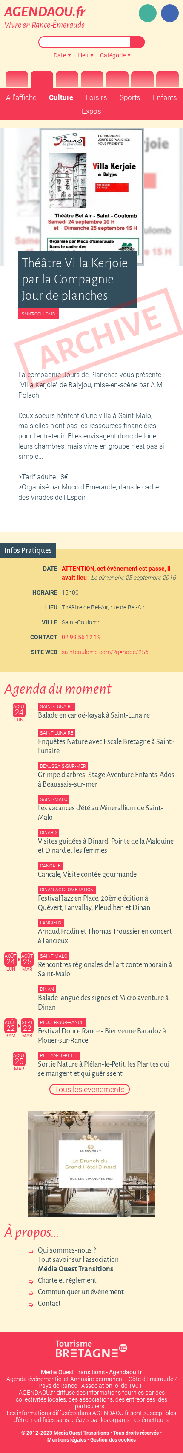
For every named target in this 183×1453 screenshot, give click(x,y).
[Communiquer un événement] (148, 13)
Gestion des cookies (113, 1440)
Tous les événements (89, 1089)
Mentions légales (66, 1440)
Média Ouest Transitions (81, 1433)
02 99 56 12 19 (81, 637)
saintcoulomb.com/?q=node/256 (105, 652)
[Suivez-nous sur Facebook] (170, 13)
